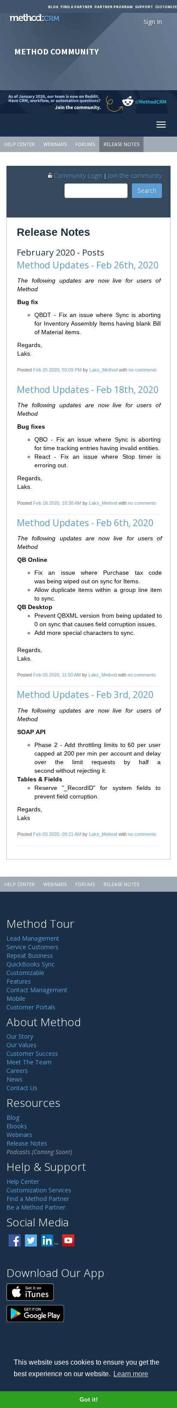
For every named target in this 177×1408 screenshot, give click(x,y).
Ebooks (16, 1126)
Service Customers (32, 947)
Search (146, 190)
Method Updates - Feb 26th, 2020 (88, 265)
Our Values (21, 1045)
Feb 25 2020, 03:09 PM (57, 369)
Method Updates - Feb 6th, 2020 (85, 523)
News (14, 1079)
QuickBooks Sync (30, 964)
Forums (85, 144)
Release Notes (121, 144)
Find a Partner (76, 6)
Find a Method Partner (37, 1199)
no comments (142, 369)
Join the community (135, 175)
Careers (17, 1071)
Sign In (152, 22)
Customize (166, 6)
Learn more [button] (130, 1374)
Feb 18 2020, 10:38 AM (57, 503)
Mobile (15, 998)
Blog (53, 6)
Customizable (25, 973)
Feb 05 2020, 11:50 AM (57, 674)
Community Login (78, 175)
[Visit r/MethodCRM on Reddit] (157, 102)
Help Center (19, 144)
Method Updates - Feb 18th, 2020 (88, 390)
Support (144, 6)
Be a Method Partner (35, 1207)
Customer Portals (30, 1007)
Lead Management (32, 938)
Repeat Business (29, 955)
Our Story (19, 1036)
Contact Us (21, 1088)
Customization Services (38, 1190)
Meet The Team (29, 1062)
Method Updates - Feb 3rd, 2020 (85, 695)
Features (18, 981)
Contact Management (36, 990)
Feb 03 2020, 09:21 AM (57, 834)
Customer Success (32, 1053)
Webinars (55, 144)
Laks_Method (103, 369)
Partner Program (114, 6)
